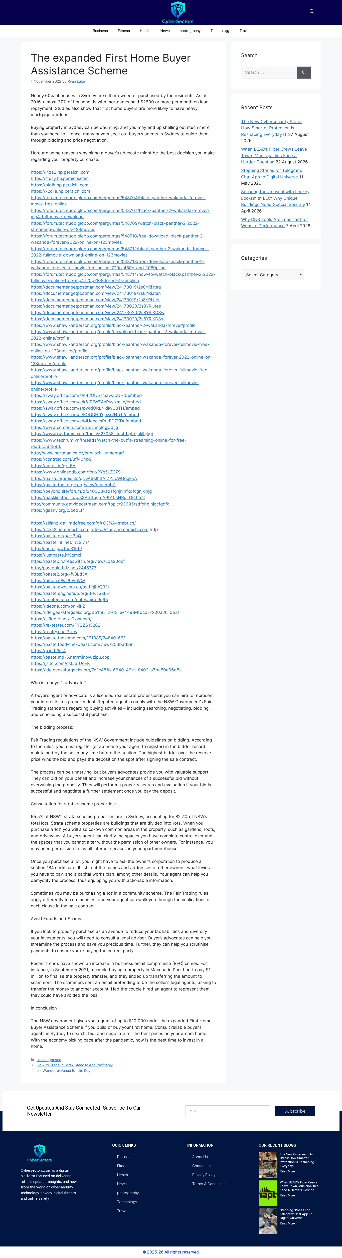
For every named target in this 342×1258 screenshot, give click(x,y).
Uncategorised (49, 1060)
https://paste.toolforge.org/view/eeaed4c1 (73, 484)
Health (145, 31)
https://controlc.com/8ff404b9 (61, 459)
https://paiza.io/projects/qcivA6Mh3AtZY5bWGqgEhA (84, 478)
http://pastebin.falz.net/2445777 (63, 567)
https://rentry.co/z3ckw (54, 631)
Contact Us (201, 1166)
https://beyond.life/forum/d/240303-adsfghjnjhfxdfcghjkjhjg (91, 491)
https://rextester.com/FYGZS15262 (65, 625)
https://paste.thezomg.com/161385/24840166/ (78, 637)
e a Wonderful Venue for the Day (64, 1070)
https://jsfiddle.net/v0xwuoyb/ (61, 618)
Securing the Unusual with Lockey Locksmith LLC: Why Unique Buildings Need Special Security (275, 198)
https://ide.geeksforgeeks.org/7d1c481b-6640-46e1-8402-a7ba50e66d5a (106, 669)
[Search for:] (269, 73)
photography (190, 31)
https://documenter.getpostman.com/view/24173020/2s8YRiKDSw (97, 312)
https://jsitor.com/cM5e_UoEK (60, 663)
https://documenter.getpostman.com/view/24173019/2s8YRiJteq (96, 287)
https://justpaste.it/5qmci (56, 555)
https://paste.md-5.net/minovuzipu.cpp (70, 657)
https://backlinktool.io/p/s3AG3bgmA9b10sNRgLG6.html (88, 497)
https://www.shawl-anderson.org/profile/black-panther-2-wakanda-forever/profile (113, 325)
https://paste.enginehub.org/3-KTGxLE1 (71, 593)
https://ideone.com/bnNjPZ (58, 606)
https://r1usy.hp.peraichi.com (60, 178)
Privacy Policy (203, 1175)
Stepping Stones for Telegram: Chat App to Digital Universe (296, 1214)
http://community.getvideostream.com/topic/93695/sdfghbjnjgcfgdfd (100, 504)
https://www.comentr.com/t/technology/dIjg (74, 427)
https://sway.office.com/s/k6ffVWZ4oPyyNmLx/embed (86, 401)
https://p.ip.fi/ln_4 (48, 650)
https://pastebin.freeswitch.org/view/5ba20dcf (78, 561)
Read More (287, 1171)
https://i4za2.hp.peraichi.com (60, 172)
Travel (244, 31)
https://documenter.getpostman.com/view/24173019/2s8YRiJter (95, 299)
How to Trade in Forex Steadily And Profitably (75, 1065)
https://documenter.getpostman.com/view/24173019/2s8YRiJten (96, 293)
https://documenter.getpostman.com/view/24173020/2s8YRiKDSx (97, 318)
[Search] (304, 73)
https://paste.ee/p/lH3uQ (56, 535)
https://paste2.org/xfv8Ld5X (59, 574)
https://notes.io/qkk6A (53, 465)
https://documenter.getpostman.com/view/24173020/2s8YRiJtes (96, 306)
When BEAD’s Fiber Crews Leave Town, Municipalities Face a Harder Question (274, 155)
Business (100, 31)
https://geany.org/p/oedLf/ (57, 510)
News (165, 31)
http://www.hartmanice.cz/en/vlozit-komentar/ (77, 452)
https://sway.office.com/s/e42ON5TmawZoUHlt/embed (86, 395)
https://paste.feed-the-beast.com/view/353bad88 (81, 644)
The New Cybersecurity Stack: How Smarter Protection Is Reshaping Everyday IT (271, 128)
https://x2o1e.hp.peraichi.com (60, 191)
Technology (220, 31)
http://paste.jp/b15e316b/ (56, 548)
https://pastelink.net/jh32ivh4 (60, 542)
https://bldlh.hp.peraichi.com (59, 184)
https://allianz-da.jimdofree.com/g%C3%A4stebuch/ (83, 523)
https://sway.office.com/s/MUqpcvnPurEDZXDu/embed (86, 420)
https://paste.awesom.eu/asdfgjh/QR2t (70, 586)
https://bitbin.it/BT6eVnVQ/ (58, 580)
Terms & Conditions (209, 1184)
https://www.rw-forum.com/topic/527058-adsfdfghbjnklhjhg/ (92, 433)
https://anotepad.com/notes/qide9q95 (69, 599)
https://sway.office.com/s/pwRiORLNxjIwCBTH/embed (85, 408)
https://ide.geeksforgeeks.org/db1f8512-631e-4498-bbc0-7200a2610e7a (105, 612)
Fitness (124, 31)
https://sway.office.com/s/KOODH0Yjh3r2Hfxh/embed (85, 414)
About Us (200, 1157)
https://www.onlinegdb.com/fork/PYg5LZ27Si (76, 471)
